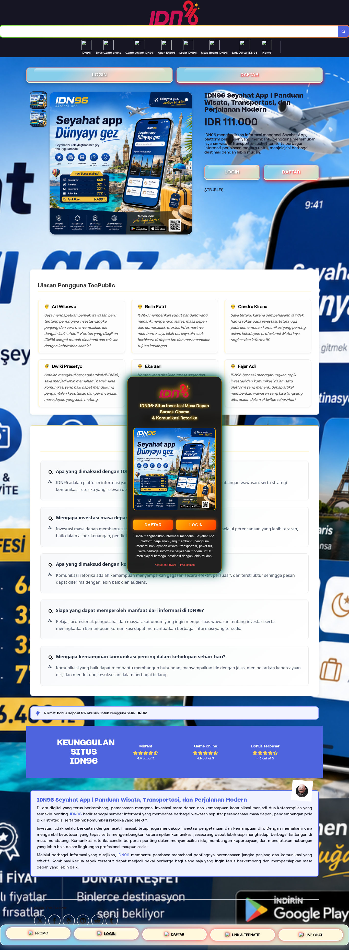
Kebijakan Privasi (165, 564)
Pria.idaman (187, 564)
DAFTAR (153, 525)
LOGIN (196, 525)
